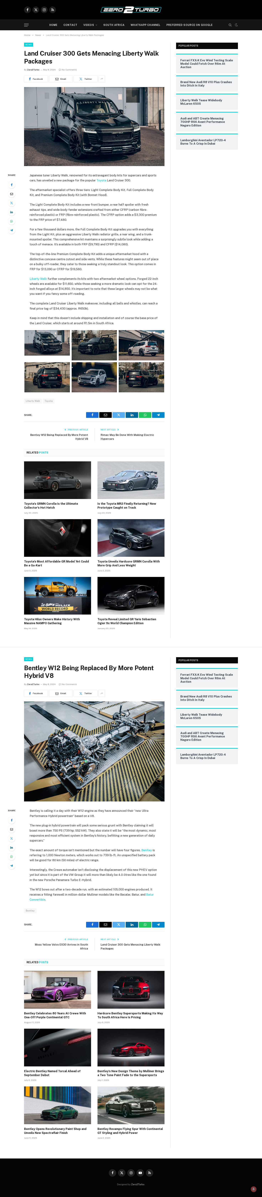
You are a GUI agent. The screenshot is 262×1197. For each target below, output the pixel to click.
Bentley (146, 850)
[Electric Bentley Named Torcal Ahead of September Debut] (57, 1047)
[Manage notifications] (253, 1189)
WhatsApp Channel (145, 25)
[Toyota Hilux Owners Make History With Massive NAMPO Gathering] (57, 596)
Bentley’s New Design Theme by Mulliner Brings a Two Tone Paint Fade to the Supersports (130, 1073)
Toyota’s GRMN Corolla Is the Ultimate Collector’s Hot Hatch (51, 505)
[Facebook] (11, 184)
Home (53, 25)
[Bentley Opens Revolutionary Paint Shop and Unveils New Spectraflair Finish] (57, 1105)
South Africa (114, 25)
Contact (70, 25)
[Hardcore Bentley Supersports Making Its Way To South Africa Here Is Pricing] (131, 990)
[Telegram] (11, 230)
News (28, 45)
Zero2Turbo (33, 69)
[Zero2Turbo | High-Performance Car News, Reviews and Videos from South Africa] (131, 10)
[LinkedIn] (11, 212)
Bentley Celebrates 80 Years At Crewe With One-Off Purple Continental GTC (55, 1015)
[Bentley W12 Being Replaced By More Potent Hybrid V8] (94, 800)
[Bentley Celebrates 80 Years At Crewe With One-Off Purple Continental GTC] (57, 990)
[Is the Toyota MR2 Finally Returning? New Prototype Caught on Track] (131, 480)
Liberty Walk (38, 279)
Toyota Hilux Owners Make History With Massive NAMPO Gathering (52, 621)
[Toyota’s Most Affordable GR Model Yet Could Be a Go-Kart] (57, 538)
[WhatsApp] (11, 221)
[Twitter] (11, 203)
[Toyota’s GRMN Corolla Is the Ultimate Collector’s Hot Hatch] (57, 480)
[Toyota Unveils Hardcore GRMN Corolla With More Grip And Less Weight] (131, 538)
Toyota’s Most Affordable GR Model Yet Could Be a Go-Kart (56, 563)
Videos (88, 25)
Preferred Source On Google (189, 25)
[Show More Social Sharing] (101, 79)
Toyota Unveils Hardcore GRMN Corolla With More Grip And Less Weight (128, 563)
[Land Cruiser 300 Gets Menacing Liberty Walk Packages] (94, 165)
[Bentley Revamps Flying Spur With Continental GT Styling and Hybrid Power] (131, 1105)
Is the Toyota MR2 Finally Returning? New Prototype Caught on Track (126, 505)
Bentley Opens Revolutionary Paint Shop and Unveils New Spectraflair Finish (55, 1131)
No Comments (69, 69)
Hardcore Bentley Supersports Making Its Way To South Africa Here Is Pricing (130, 1015)
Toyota (101, 180)
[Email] (11, 193)
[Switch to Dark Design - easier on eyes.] (236, 25)
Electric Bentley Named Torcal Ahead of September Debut (52, 1073)
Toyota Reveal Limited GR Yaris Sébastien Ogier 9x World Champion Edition (126, 621)
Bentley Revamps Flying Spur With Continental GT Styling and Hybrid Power (130, 1131)
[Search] (230, 25)
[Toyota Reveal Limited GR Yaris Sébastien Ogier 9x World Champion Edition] (131, 596)
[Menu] (26, 25)
